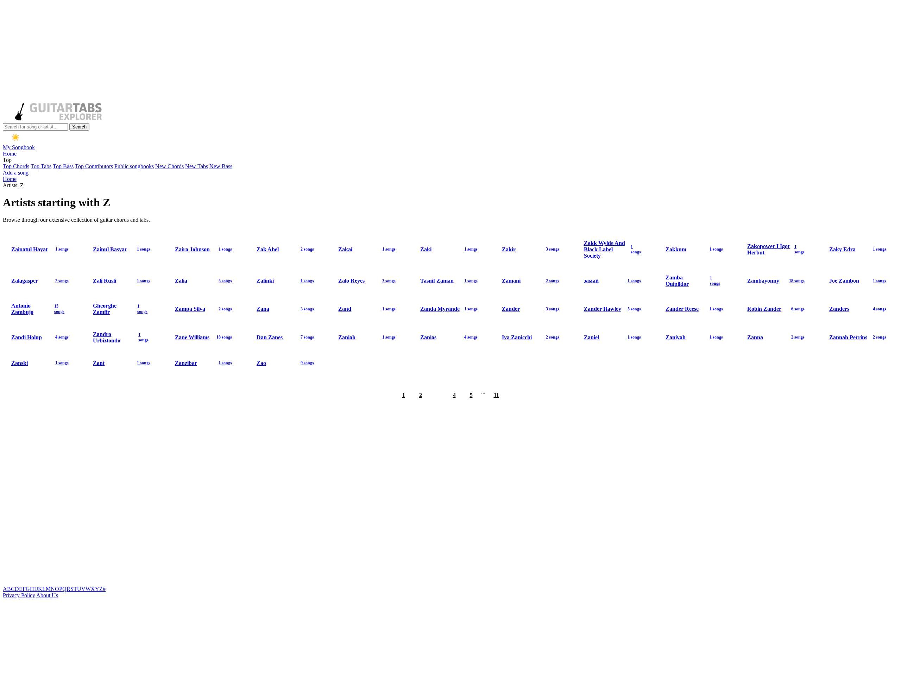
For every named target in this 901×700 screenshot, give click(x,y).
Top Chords (16, 166)
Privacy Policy (19, 595)
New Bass (220, 166)
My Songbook (19, 147)
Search (79, 127)
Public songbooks (134, 166)
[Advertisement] (214, 52)
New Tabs (196, 166)
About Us (47, 595)
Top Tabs (41, 166)
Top (7, 160)
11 (496, 395)
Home (10, 154)
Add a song (16, 173)
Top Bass (63, 166)
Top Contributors (94, 166)
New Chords (169, 166)
